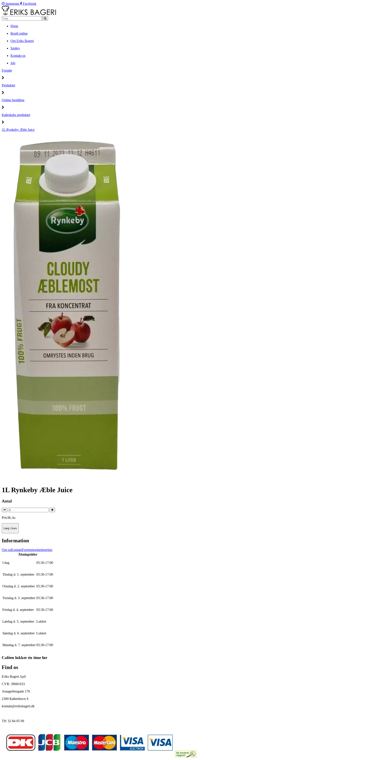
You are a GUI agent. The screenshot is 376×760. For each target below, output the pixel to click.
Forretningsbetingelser (37, 550)
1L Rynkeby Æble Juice (18, 129)
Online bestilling (13, 100)
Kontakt (16, 550)
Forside (7, 70)
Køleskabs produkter (16, 115)
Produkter (8, 85)
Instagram (12, 3)
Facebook (29, 3)
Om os (6, 550)
